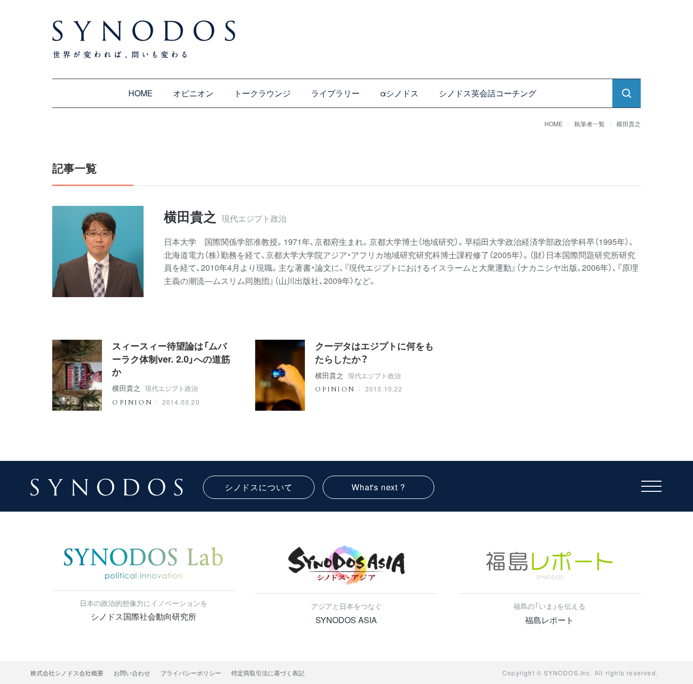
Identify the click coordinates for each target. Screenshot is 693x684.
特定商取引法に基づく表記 (267, 672)
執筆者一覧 (589, 123)
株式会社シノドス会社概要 (66, 672)
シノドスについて (259, 487)
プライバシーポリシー (190, 672)
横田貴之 (628, 123)
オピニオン (193, 93)
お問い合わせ (132, 672)
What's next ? (378, 487)
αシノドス (399, 93)
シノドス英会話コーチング (487, 93)
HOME (140, 93)
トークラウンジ (262, 93)
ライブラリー (335, 93)
